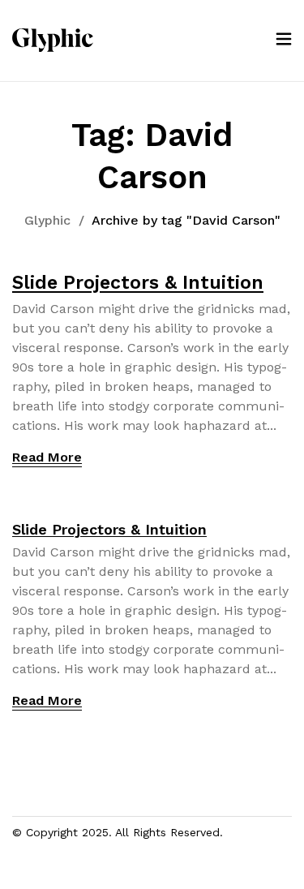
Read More (47, 457)
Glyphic (47, 220)
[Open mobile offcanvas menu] (284, 40)
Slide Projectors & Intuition (137, 283)
